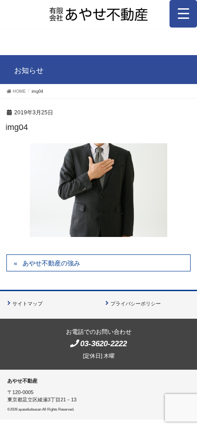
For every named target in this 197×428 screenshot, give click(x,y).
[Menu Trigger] (183, 14)
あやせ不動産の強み (51, 263)
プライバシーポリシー (135, 303)
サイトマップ (27, 303)
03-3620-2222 (103, 343)
